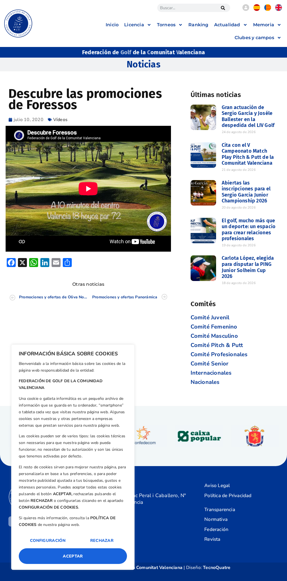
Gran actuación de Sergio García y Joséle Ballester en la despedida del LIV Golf (248, 116)
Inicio (112, 24)
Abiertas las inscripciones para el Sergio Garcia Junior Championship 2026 (246, 192)
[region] (73, 457)
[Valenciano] (267, 9)
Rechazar (102, 540)
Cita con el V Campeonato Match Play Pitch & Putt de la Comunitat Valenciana (248, 154)
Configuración (48, 540)
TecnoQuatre (216, 568)
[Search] (223, 8)
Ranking (198, 24)
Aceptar (73, 556)
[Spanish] (256, 9)
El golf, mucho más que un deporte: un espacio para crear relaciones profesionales (249, 230)
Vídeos (60, 120)
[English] (278, 9)
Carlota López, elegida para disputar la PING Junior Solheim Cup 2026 (248, 267)
